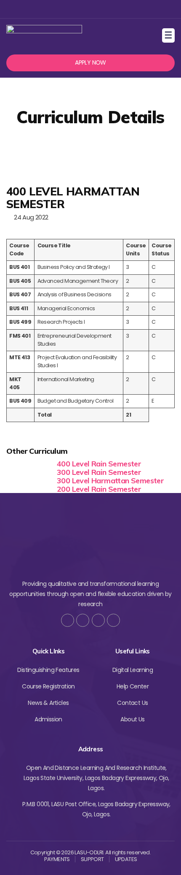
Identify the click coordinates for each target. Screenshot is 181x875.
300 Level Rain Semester (99, 472)
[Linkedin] (103, 9)
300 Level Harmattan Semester (110, 480)
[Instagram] (89, 9)
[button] (90, 62)
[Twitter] (76, 9)
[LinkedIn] (113, 620)
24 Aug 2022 (29, 217)
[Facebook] (62, 9)
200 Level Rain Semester (99, 489)
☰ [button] (169, 35)
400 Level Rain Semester (99, 464)
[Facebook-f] (67, 620)
